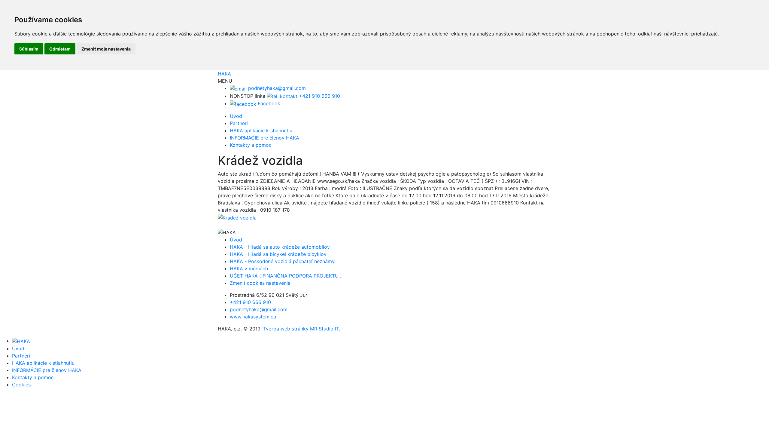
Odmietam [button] (60, 48)
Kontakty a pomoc (251, 145)
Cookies (21, 385)
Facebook (268, 103)
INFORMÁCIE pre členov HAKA (264, 138)
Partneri (239, 123)
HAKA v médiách (249, 269)
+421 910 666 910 (318, 96)
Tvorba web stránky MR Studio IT (301, 329)
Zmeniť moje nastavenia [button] (106, 48)
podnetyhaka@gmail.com (276, 88)
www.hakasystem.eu (253, 317)
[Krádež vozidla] (237, 217)
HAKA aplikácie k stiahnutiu (261, 130)
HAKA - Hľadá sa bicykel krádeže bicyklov (278, 254)
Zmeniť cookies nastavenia (260, 283)
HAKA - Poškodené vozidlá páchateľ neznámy (282, 261)
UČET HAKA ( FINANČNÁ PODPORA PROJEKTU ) (286, 276)
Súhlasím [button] (28, 48)
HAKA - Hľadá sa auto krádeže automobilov (280, 247)
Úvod (236, 116)
